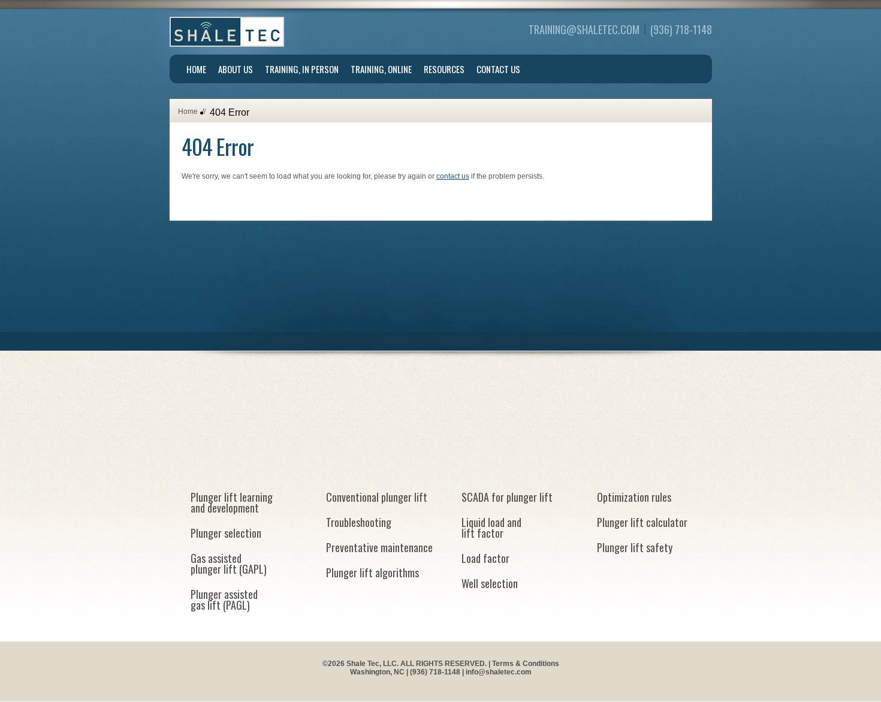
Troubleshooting (358, 522)
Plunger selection (226, 533)
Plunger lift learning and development (232, 502)
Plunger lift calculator (642, 522)
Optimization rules (634, 497)
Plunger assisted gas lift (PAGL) (224, 599)
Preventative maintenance (379, 547)
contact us (452, 176)
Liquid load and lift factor (491, 527)
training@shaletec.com (584, 29)
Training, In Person (302, 69)
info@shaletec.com (499, 672)
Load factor (485, 558)
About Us (235, 69)
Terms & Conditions (525, 663)
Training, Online (381, 69)
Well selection (489, 583)
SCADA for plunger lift (507, 497)
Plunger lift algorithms (372, 572)
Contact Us (498, 69)
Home (196, 69)
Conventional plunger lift (376, 497)
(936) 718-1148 (681, 29)
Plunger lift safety (634, 547)
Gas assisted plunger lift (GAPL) (229, 563)
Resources (444, 69)
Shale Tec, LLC (227, 32)
